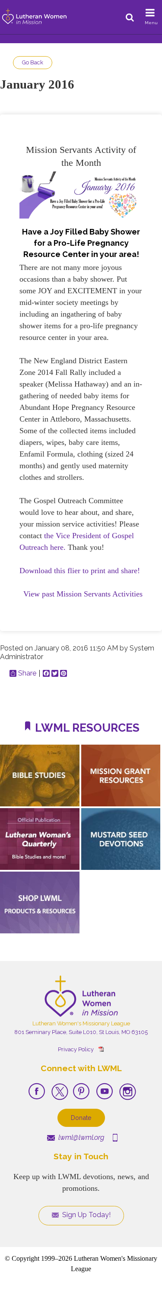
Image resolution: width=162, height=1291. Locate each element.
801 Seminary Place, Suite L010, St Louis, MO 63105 (81, 1032)
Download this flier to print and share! (79, 570)
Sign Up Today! (85, 1215)
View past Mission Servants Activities (83, 594)
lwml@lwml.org (80, 1137)
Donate (81, 1117)
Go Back (32, 62)
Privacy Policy (76, 1049)
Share (27, 673)
